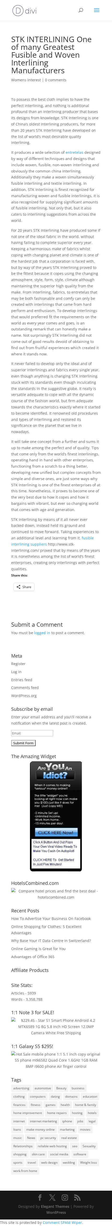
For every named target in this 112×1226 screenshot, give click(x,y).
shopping (20, 1154)
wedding (69, 1162)
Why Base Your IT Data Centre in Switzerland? (51, 940)
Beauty (61, 1088)
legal (92, 1121)
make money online (40, 1129)
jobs (80, 1121)
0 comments (55, 79)
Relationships (23, 1146)
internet (19, 1121)
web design (49, 1162)
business (78, 1088)
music (17, 1138)
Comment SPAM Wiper (62, 1222)
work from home (25, 1171)
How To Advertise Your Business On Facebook (51, 918)
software (79, 1154)
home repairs (57, 1113)
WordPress (56, 1212)
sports (17, 1162)
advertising (21, 1088)
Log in (16, 671)
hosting (77, 1113)
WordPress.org (24, 695)
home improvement (27, 1113)
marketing (67, 1129)
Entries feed (21, 679)
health (65, 1105)
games (50, 1105)
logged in (42, 632)
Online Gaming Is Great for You (38, 948)
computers (38, 1096)
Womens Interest (26, 79)
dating (55, 1096)
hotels (92, 1113)
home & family (85, 1105)
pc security (48, 1138)
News (31, 1138)
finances (19, 1105)
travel (32, 1162)
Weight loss (88, 1162)
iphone (67, 1121)
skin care (38, 1154)
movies (85, 1129)
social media (59, 1154)
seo (74, 1146)
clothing (19, 1096)
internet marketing (43, 1121)
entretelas (74, 152)
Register (18, 663)
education (90, 1096)
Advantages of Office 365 (32, 956)
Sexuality (89, 1146)
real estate (69, 1138)
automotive (43, 1088)
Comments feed (25, 687)
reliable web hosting (52, 1146)
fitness (35, 1105)
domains (71, 1096)
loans (17, 1129)
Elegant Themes (55, 1206)
